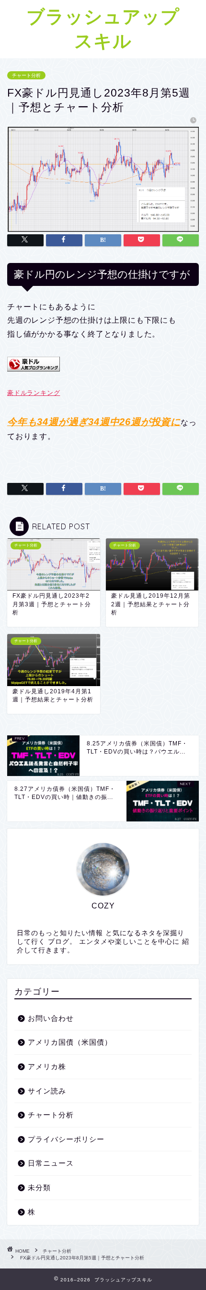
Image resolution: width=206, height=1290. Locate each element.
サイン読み (47, 1091)
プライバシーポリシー (66, 1139)
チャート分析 (26, 75)
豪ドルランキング (33, 392)
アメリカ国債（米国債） (70, 1042)
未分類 (39, 1187)
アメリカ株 (47, 1066)
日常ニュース (51, 1163)
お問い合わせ (51, 1018)
